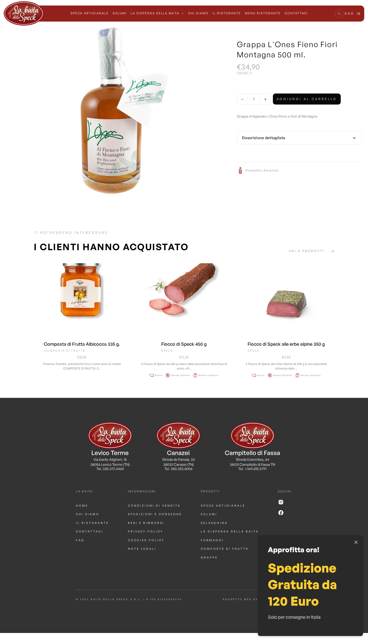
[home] (24, 13)
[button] (339, 14)
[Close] (356, 542)
